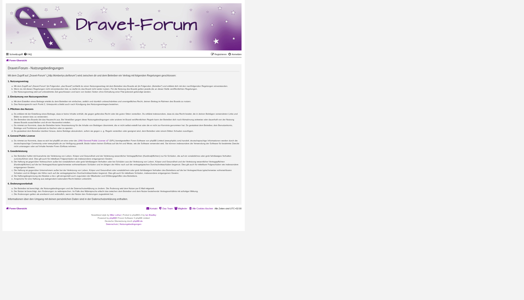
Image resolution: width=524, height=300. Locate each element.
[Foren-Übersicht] (218, 44)
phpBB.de (138, 221)
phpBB (113, 218)
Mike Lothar (115, 215)
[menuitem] (28, 54)
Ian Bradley (150, 215)
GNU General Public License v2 (93, 140)
